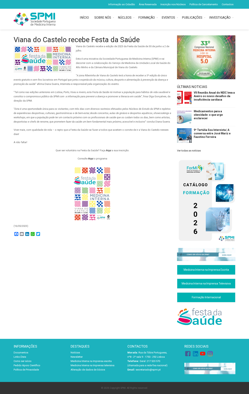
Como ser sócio (23, 361)
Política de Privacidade (26, 369)
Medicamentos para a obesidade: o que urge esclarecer (208, 115)
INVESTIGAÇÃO (220, 17)
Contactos (227, 4)
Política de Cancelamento (203, 4)
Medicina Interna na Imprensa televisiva (92, 365)
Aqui (108, 150)
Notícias (75, 352)
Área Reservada (148, 4)
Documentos (21, 352)
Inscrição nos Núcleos (173, 4)
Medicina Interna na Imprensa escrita (91, 361)
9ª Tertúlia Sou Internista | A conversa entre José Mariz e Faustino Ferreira (212, 133)
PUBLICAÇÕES (192, 17)
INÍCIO (85, 17)
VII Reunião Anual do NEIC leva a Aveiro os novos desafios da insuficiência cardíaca (214, 96)
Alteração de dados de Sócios (88, 369)
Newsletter (77, 356)
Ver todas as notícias (189, 150)
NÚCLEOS (125, 17)
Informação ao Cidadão (121, 4)
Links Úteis (20, 356)
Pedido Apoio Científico (27, 365)
